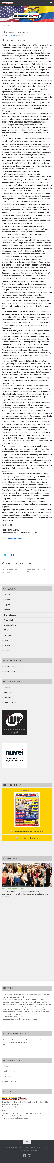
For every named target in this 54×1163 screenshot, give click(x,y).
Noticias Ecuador (10, 666)
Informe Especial (10, 615)
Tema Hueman (36, 1150)
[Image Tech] (14, 735)
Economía (7, 600)
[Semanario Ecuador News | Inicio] (9, 3)
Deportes (7, 605)
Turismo (7, 645)
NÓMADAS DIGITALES (9, 569)
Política (7, 595)
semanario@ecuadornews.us (17, 1107)
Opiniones (6, 25)
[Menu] (51, 3)
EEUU (6, 630)
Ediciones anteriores (28, 838)
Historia (7, 687)
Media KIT (8, 697)
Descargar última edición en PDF (28, 831)
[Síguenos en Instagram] (29, 1156)
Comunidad (8, 620)
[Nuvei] (14, 767)
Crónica (7, 610)
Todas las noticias (19, 889)
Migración (8, 635)
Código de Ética (10, 702)
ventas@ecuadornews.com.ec (18, 1118)
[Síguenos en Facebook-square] (24, 1156)
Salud (6, 640)
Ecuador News (10, 36)
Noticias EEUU (9, 671)
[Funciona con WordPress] (22, 1150)
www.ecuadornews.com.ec (12, 538)
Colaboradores (9, 692)
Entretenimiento (10, 625)
